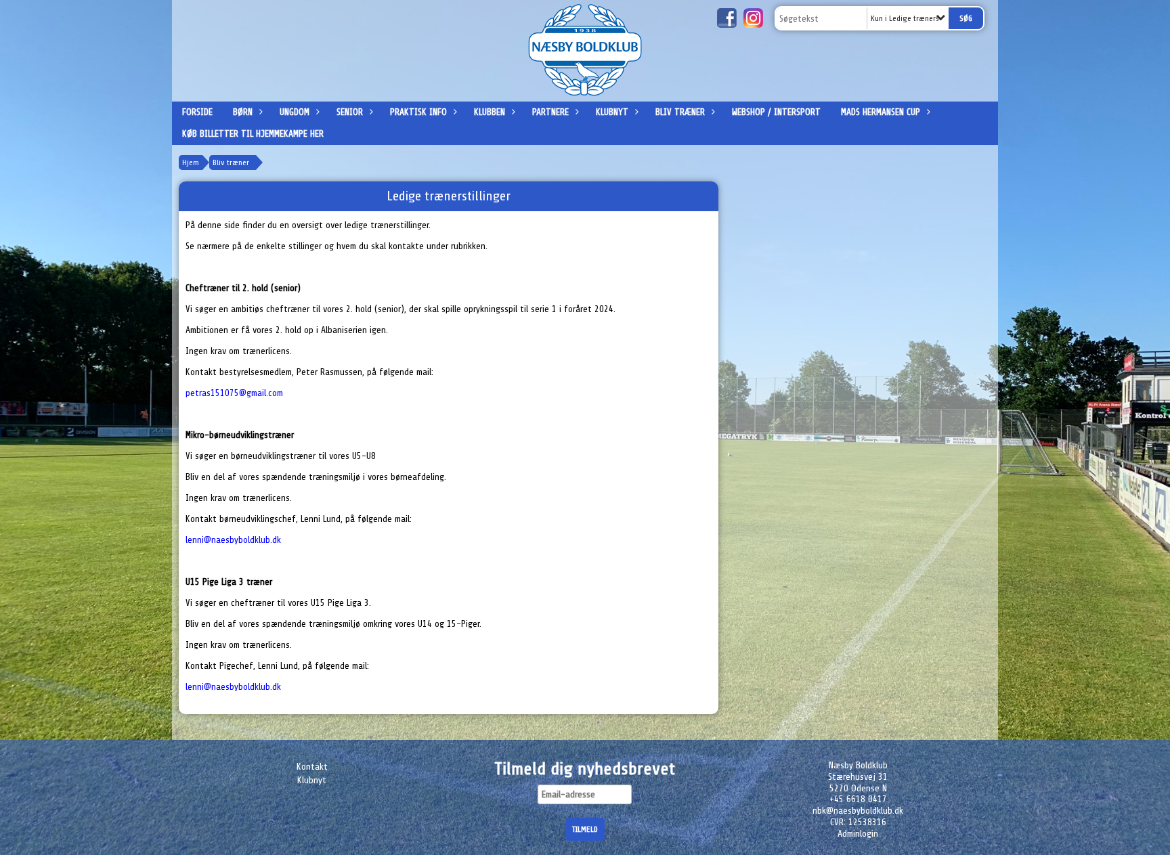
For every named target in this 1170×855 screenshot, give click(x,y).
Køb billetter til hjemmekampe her (253, 134)
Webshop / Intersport (776, 112)
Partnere (550, 112)
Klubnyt (612, 112)
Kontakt (312, 767)
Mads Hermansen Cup (880, 112)
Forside (197, 112)
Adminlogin (858, 834)
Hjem (190, 162)
